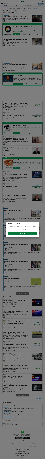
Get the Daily (22, 233)
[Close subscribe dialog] (36, 224)
